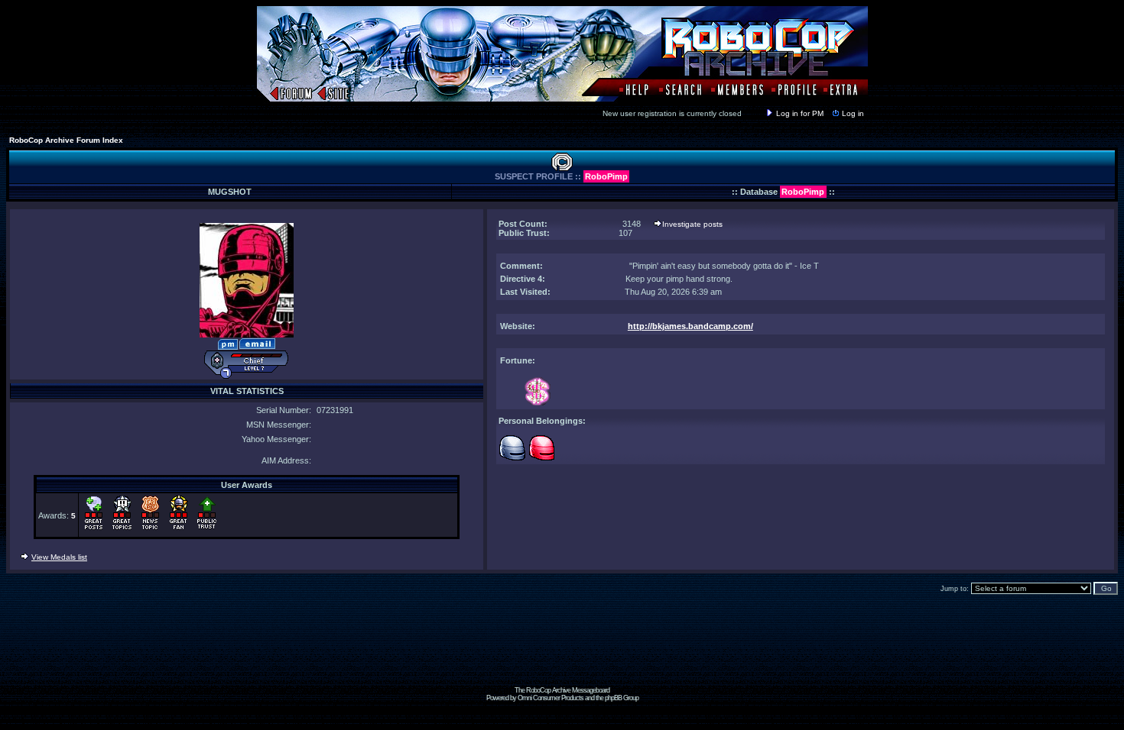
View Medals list (59, 557)
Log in (853, 113)
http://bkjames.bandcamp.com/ (690, 326)
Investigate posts (692, 224)
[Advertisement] (562, 652)
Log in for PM (800, 113)
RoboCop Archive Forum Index (66, 140)
